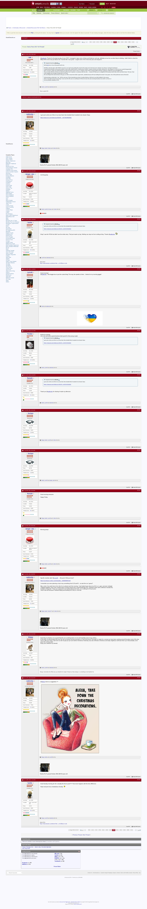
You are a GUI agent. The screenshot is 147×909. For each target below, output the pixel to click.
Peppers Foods (9, 233)
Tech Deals (47, 7)
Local (101, 10)
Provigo (8, 241)
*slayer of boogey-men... (28, 847)
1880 (129, 42)
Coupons (53, 7)
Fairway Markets (10, 176)
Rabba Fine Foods (10, 243)
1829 (112, 42)
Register (113, 3)
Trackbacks (57, 861)
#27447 (138, 573)
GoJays (49, 209)
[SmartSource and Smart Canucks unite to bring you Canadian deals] (12, 147)
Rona (7, 249)
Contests (70, 7)
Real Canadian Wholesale (12, 246)
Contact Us (90, 872)
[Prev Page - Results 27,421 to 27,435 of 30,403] (87, 42)
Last (71, 44)
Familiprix (8, 177)
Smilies (57, 855)
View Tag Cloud (26, 848)
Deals (41, 7)
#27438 (138, 170)
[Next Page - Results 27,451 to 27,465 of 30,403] (137, 42)
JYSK (7, 204)
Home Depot (9, 193)
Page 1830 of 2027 (76, 42)
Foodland (8, 182)
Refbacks (24, 864)
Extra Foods (9, 174)
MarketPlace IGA (10, 216)
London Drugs (9, 209)
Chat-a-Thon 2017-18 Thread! (35, 47)
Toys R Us (8, 269)
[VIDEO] (57, 858)
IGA (7, 199)
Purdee (49, 148)
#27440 (138, 269)
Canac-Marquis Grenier (11, 167)
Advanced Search (109, 13)
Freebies (64, 7)
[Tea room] (102, 7)
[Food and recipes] (107, 7)
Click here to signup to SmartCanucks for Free (31, 97)
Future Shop (9, 185)
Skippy (42, 148)
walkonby (44, 58)
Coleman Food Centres (11, 170)
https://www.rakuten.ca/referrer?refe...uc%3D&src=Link (53, 263)
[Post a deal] (114, 7)
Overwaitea (8, 228)
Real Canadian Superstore (12, 245)
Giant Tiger (8, 186)
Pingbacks (25, 862)
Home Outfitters (10, 196)
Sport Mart (8, 257)
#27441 (138, 330)
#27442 (138, 374)
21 (30, 72)
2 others (54, 440)
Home (37, 7)
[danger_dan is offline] (29, 185)
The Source (9, 266)
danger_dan (29, 174)
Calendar (39, 13)
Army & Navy (9, 159)
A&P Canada (9, 158)
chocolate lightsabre (46, 847)
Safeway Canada (10, 250)
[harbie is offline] (29, 233)
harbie (42, 86)
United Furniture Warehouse (10, 274)
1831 (118, 42)
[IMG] (56, 856)
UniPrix (7, 272)
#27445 (138, 490)
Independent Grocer (11, 201)
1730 (97, 42)
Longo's (8, 211)
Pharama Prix (9, 234)
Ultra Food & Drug (10, 271)
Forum (40, 10)
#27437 (138, 110)
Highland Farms (10, 192)
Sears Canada (9, 253)
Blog (34, 10)
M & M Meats (9, 214)
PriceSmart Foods (10, 238)
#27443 (138, 410)
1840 (126, 42)
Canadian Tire (9, 169)
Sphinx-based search (78, 904)
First (84, 42)
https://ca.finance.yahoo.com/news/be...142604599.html (55, 580)
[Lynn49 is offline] (29, 283)
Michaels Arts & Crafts (11, 220)
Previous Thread (77, 835)
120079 (134, 47)
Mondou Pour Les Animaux (12, 222)
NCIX (7, 226)
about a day (38, 847)
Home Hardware (10, 195)
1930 (133, 42)
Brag (91, 10)
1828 (108, 42)
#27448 (138, 633)
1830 (115, 42)
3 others (54, 148)
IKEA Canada (9, 200)
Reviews (81, 7)
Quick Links (64, 13)
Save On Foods (10, 252)
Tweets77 (50, 611)
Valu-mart (8, 276)
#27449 (138, 677)
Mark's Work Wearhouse (12, 215)
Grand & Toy (9, 188)
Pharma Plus (9, 235)
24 (30, 140)
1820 (104, 42)
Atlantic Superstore (10, 161)
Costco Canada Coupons (12, 171)
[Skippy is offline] (29, 648)
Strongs (8, 260)
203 (31, 249)
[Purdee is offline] (29, 344)
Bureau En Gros (10, 166)
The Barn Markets (10, 262)
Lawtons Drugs (9, 205)
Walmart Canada (10, 277)
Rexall (7, 247)
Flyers (58, 7)
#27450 (138, 779)
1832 (122, 42)
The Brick (8, 265)
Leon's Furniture (10, 207)
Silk (29, 57)
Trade (112, 10)
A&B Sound (9, 156)
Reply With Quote (136, 167)
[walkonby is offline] (29, 125)
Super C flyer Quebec (11, 261)
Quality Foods (9, 242)
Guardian (8, 189)
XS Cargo (8, 279)
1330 (94, 42)
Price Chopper (9, 237)
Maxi (7, 218)
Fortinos (8, 184)
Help (107, 3)
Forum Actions (55, 13)
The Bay (8, 264)
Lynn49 (46, 86)
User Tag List (24, 38)
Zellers (7, 281)
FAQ (34, 13)
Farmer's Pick (9, 180)
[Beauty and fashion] (104, 7)
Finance (76, 7)
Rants (85, 7)
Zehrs (7, 280)
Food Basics (9, 181)
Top (78, 10)
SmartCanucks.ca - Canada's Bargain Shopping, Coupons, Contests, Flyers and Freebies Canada (112, 872)
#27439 (138, 219)
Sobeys (8, 256)
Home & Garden (92, 7)
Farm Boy (8, 178)
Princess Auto (9, 239)
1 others (55, 209)
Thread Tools (136, 51)
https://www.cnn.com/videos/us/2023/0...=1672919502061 (56, 117)
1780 (101, 42)
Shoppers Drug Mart (11, 254)
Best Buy (8, 162)
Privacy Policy (135, 872)
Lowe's (7, 212)
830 (91, 42)
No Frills (8, 227)
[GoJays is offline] (29, 422)
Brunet (7, 165)
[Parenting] (109, 7)
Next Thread (86, 835)
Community (46, 13)
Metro (7, 219)
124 (31, 359)
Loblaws (8, 208)
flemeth (30, 378)
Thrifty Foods (9, 268)
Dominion (8, 173)
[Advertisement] (53, 104)
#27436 (138, 54)
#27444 (138, 450)
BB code (57, 853)
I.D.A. (7, 197)
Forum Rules (57, 866)
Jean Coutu (8, 203)
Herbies (8, 190)
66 (30, 395)
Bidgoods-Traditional (11, 163)
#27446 (138, 525)
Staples (8, 258)
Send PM (128, 167)
